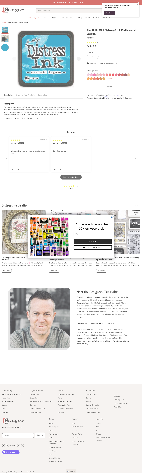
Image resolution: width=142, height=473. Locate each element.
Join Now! (109, 13)
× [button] (137, 4)
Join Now (92, 241)
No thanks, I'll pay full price (92, 247)
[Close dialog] (112, 217)
